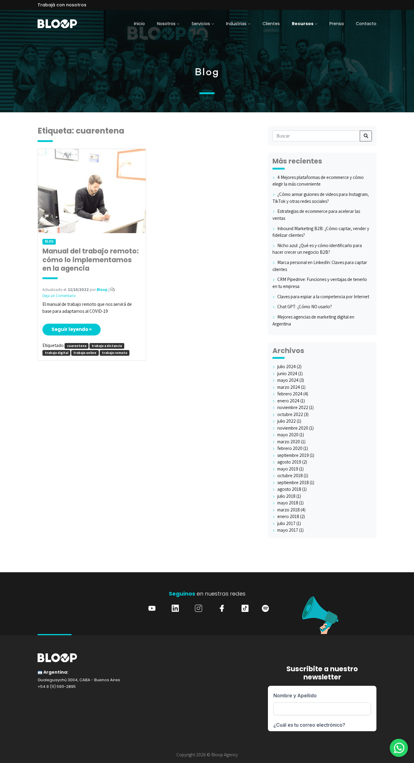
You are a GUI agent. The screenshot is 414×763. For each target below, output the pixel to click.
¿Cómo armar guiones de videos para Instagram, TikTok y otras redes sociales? (320, 197)
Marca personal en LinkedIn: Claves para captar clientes (319, 265)
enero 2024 (288, 401)
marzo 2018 (288, 510)
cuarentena (76, 346)
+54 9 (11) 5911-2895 (57, 686)
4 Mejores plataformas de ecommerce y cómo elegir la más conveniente (318, 180)
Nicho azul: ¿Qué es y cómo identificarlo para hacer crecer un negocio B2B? (317, 249)
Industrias (236, 24)
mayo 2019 (287, 469)
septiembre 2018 (293, 482)
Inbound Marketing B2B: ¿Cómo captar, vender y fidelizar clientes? (320, 232)
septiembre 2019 (293, 455)
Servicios (201, 24)
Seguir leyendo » (72, 329)
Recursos (302, 24)
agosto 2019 (289, 462)
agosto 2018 (289, 489)
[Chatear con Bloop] (399, 748)
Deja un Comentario (59, 295)
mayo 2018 (287, 503)
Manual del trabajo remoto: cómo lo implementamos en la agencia (90, 260)
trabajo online (84, 353)
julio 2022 (286, 421)
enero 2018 (288, 516)
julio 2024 (286, 366)
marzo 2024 (288, 387)
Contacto (366, 24)
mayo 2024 (288, 380)
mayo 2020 (288, 435)
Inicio (139, 24)
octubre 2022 (290, 414)
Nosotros (166, 24)
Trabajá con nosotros (62, 5)
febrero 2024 (289, 394)
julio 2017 (286, 523)
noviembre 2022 (292, 407)
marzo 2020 (288, 441)
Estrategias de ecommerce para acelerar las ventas (316, 214)
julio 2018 (286, 496)
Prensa (336, 24)
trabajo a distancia (107, 346)
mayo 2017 (287, 530)
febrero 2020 (289, 448)
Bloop (102, 289)
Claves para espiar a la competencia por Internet (323, 296)
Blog (49, 241)
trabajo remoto (114, 353)
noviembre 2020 (292, 428)
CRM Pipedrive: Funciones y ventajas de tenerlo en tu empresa (319, 282)
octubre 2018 (290, 475)
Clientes (271, 24)
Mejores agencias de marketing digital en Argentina (313, 320)
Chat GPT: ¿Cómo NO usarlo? (304, 306)
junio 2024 (287, 373)
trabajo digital (56, 353)
